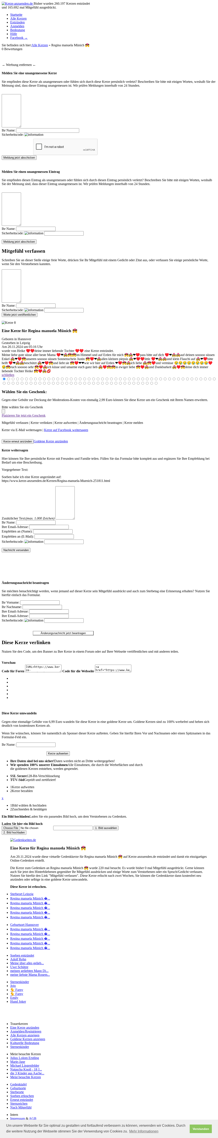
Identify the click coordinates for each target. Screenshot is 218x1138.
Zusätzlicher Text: (28, 518)
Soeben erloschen (22, 1096)
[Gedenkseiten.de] (23, 840)
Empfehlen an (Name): (17, 531)
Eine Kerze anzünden (24, 1027)
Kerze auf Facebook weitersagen (66, 430)
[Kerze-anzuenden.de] (18, 3)
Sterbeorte (17, 1092)
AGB (32, 1118)
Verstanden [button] (201, 1129)
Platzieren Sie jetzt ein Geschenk (24, 415)
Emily (14, 997)
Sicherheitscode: (13, 134)
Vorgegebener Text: (15, 469)
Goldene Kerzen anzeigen (27, 1039)
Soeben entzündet (22, 955)
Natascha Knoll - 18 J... (26, 1069)
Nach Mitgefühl (21, 1107)
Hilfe (13, 34)
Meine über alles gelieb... (27, 963)
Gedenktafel (18, 1084)
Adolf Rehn (18, 959)
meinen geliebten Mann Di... (29, 971)
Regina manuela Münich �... (30, 898)
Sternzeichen (18, 1103)
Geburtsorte (18, 1088)
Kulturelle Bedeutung (24, 1043)
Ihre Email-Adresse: (15, 527)
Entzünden (17, 22)
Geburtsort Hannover (24, 924)
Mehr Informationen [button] (143, 1131)
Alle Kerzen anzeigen (24, 1035)
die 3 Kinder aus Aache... (27, 1073)
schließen (8, 375)
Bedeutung (17, 30)
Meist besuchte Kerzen (25, 1077)
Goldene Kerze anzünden (51, 441)
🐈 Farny (16, 990)
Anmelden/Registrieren (25, 1031)
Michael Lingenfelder (24, 1065)
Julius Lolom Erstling (24, 1058)
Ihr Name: (8, 130)
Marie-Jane (17, 1062)
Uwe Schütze (19, 967)
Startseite (16, 14)
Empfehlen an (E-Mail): (18, 536)
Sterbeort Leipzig (21, 894)
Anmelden (17, 26)
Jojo (13, 986)
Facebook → (19, 37)
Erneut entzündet (21, 1100)
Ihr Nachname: (12, 607)
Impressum (17, 1118)
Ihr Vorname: (10, 602)
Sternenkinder (19, 982)
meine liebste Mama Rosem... (30, 974)
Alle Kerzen (18, 18)
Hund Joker (18, 1001)
